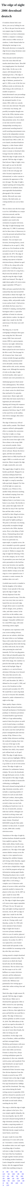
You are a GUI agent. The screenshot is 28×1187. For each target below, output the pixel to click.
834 (23, 1174)
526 (21, 1171)
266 (18, 1174)
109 (13, 1178)
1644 (13, 1174)
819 (18, 1178)
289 (12, 1176)
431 (21, 1183)
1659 (4, 1180)
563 (9, 1180)
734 (12, 1171)
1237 (4, 1174)
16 (3, 1171)
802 (7, 1183)
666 (12, 1183)
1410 (16, 1183)
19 (3, 1183)
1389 (22, 1178)
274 (3, 1176)
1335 (13, 1180)
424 (8, 1176)
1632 (22, 1176)
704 (17, 1176)
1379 (7, 1185)
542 (9, 1174)
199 (3, 1178)
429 (23, 1180)
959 (16, 1171)
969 (7, 1171)
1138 (18, 1180)
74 (3, 1185)
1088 (8, 1178)
